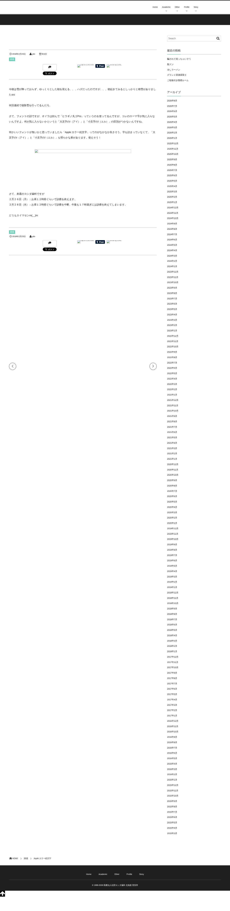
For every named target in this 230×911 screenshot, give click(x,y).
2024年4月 (172, 250)
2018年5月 (172, 630)
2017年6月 (172, 689)
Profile (186, 7)
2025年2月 (172, 197)
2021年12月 (172, 400)
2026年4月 (172, 122)
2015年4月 (172, 828)
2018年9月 (172, 608)
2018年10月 (172, 603)
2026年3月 (172, 127)
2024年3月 (172, 256)
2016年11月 (172, 726)
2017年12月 (172, 657)
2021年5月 (172, 437)
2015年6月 (172, 817)
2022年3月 (172, 384)
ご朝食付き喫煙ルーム (178, 80)
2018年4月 (172, 635)
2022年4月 (172, 378)
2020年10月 (172, 475)
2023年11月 (172, 277)
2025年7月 (172, 170)
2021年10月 (172, 410)
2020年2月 (172, 517)
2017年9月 (172, 673)
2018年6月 (172, 624)
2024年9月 (172, 223)
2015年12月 (172, 785)
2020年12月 (172, 464)
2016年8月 (172, 742)
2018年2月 (172, 646)
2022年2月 (172, 389)
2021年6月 (172, 432)
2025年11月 (172, 149)
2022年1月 (172, 394)
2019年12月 (172, 528)
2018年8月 (172, 614)
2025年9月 (172, 159)
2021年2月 (172, 453)
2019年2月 (172, 582)
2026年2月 (172, 132)
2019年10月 (172, 539)
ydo (33, 54)
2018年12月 (172, 592)
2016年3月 (172, 769)
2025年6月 (172, 175)
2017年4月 (172, 699)
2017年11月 (172, 662)
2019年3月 (172, 576)
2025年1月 (172, 202)
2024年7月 (172, 234)
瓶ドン (170, 64)
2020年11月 (172, 469)
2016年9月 (172, 737)
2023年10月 (172, 282)
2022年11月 (172, 341)
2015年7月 (172, 812)
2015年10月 (172, 796)
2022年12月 (172, 336)
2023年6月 (172, 304)
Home (155, 7)
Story (196, 7)
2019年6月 (172, 560)
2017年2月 (172, 710)
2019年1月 (172, 587)
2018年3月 (172, 641)
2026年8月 (172, 100)
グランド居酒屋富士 (177, 75)
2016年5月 (172, 758)
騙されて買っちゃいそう (179, 59)
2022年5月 (172, 373)
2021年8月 (172, 421)
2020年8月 (172, 485)
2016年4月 (172, 764)
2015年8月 (172, 806)
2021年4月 (172, 443)
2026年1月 (172, 138)
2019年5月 (172, 566)
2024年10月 (172, 218)
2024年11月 (172, 213)
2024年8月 (172, 229)
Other (177, 7)
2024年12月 (172, 207)
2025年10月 (172, 154)
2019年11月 (172, 534)
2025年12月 (172, 143)
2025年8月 (172, 165)
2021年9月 (172, 416)
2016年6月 (172, 753)
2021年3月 (172, 448)
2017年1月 (172, 715)
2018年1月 (172, 651)
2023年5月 (172, 309)
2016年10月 (172, 731)
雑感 (12, 59)
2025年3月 (172, 191)
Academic (166, 7)
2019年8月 (172, 550)
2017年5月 (172, 694)
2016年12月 (172, 721)
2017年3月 (172, 705)
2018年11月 (172, 598)
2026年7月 (172, 106)
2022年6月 (172, 368)
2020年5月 (172, 501)
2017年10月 (172, 667)
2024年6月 (172, 239)
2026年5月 (172, 116)
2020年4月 (172, 507)
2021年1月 (172, 459)
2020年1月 (172, 523)
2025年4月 (172, 186)
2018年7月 (172, 619)
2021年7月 (172, 427)
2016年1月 (172, 780)
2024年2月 (172, 261)
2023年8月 (172, 293)
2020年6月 (172, 496)
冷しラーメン (173, 69)
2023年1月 (172, 330)
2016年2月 (172, 774)
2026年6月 (172, 111)
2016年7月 (172, 748)
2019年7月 (172, 555)
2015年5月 (172, 822)
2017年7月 (172, 683)
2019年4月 (172, 571)
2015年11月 (172, 790)
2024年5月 (172, 245)
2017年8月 (172, 678)
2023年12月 (172, 272)
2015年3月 (172, 833)
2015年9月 (172, 801)
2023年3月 (172, 320)
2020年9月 (172, 480)
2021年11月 (172, 405)
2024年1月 (172, 266)
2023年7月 (172, 298)
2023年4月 (172, 314)
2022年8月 (172, 357)
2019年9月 (172, 544)
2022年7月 (172, 362)
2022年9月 (172, 352)
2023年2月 (172, 325)
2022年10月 (172, 346)
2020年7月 (172, 491)
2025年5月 (172, 181)
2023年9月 (172, 288)
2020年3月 (172, 512)
